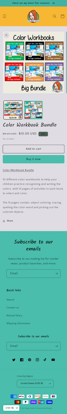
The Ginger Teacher (29, 408)
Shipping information (18, 323)
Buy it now (33, 159)
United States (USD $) (32, 383)
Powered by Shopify (44, 408)
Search (10, 299)
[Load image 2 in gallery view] (33, 110)
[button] (4, 16)
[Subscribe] (56, 273)
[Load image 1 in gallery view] (13, 110)
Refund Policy (14, 315)
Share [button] (10, 220)
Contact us (13, 307)
